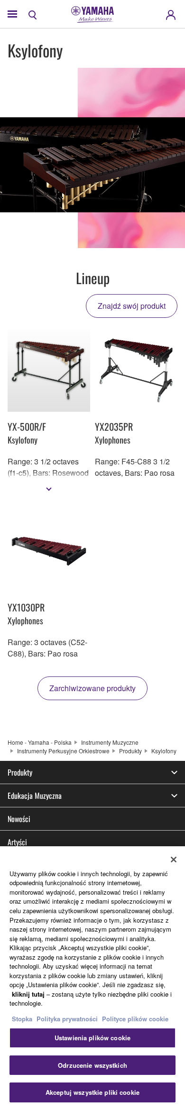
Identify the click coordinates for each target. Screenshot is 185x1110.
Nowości (19, 818)
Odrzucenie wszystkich (92, 1065)
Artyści (17, 842)
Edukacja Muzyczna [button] (35, 795)
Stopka (23, 1018)
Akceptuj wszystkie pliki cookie (92, 1092)
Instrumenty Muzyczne (110, 742)
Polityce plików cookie (135, 1018)
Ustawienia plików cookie (92, 1037)
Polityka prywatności (67, 1018)
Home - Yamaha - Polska (40, 742)
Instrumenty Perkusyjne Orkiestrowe (63, 751)
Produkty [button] (20, 772)
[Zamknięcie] (173, 859)
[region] (92, 978)
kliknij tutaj (28, 994)
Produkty (130, 751)
